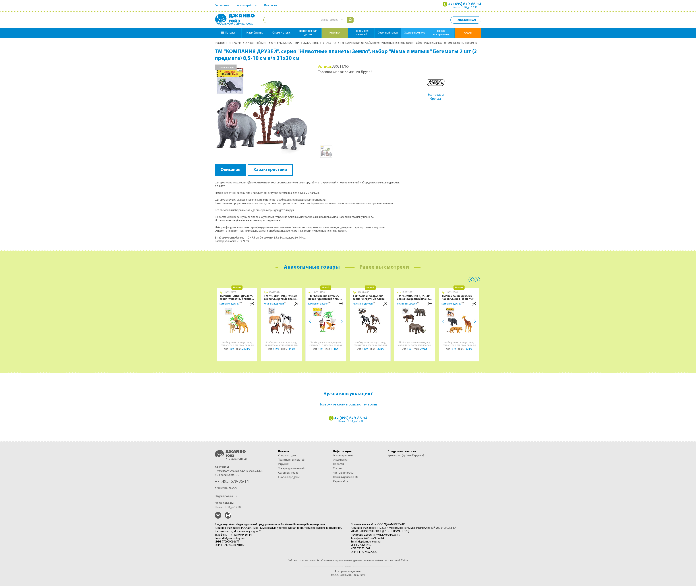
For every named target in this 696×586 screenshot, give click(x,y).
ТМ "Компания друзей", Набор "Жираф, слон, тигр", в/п (459, 298)
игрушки (334, 32)
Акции (468, 32)
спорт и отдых (281, 32)
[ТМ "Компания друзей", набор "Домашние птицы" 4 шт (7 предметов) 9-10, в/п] (325, 320)
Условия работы (246, 5)
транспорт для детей (308, 33)
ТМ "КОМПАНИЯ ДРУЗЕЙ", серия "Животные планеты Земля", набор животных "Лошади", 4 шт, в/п (282, 298)
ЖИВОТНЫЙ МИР (256, 43)
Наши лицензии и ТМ (345, 477)
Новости (338, 464)
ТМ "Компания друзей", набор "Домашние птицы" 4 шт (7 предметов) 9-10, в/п (325, 298)
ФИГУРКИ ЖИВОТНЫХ (285, 43)
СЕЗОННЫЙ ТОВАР (288, 472)
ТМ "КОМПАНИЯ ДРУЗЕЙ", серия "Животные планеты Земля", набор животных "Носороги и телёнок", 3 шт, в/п (415, 298)
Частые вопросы (343, 472)
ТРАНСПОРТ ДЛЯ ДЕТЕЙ (291, 459)
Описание (230, 170)
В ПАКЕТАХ (329, 43)
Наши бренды (254, 32)
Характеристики (270, 170)
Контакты (270, 5)
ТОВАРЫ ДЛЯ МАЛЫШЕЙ (291, 468)
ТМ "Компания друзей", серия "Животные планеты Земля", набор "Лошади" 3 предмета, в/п (370, 298)
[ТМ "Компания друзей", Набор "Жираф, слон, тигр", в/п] (459, 320)
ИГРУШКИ (235, 43)
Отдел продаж (226, 496)
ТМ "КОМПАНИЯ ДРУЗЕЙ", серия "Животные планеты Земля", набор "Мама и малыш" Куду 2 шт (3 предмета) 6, (237, 298)
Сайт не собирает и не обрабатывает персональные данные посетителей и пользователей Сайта (348, 560)
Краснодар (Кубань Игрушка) (406, 455)
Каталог (230, 32)
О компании (222, 5)
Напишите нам (466, 20)
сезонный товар (388, 32)
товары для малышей (361, 33)
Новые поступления (441, 33)
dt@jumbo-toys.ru (226, 488)
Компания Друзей (229, 304)
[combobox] (332, 20)
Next (341, 321)
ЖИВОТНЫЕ (310, 43)
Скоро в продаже (414, 32)
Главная (220, 43)
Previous (471, 279)
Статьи (337, 468)
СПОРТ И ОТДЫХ (287, 455)
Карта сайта (340, 481)
